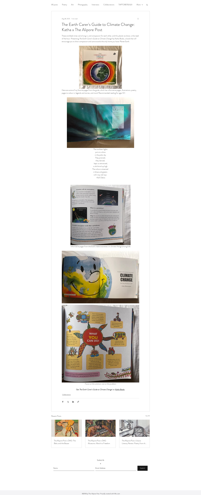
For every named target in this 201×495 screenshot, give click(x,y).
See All (148, 416)
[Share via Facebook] (63, 402)
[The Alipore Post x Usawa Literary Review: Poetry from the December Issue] (134, 428)
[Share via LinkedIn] (73, 402)
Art (72, 4)
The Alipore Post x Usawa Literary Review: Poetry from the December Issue (134, 442)
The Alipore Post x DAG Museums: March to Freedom (99, 442)
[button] (147, 5)
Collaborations (108, 4)
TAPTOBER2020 (125, 4)
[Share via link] (78, 402)
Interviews (95, 4)
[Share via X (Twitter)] (68, 402)
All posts (54, 4)
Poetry (64, 4)
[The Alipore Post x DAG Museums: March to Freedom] (100, 428)
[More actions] (138, 18)
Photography (83, 4)
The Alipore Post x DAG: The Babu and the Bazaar (65, 442)
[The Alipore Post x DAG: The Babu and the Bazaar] (66, 428)
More (138, 4)
